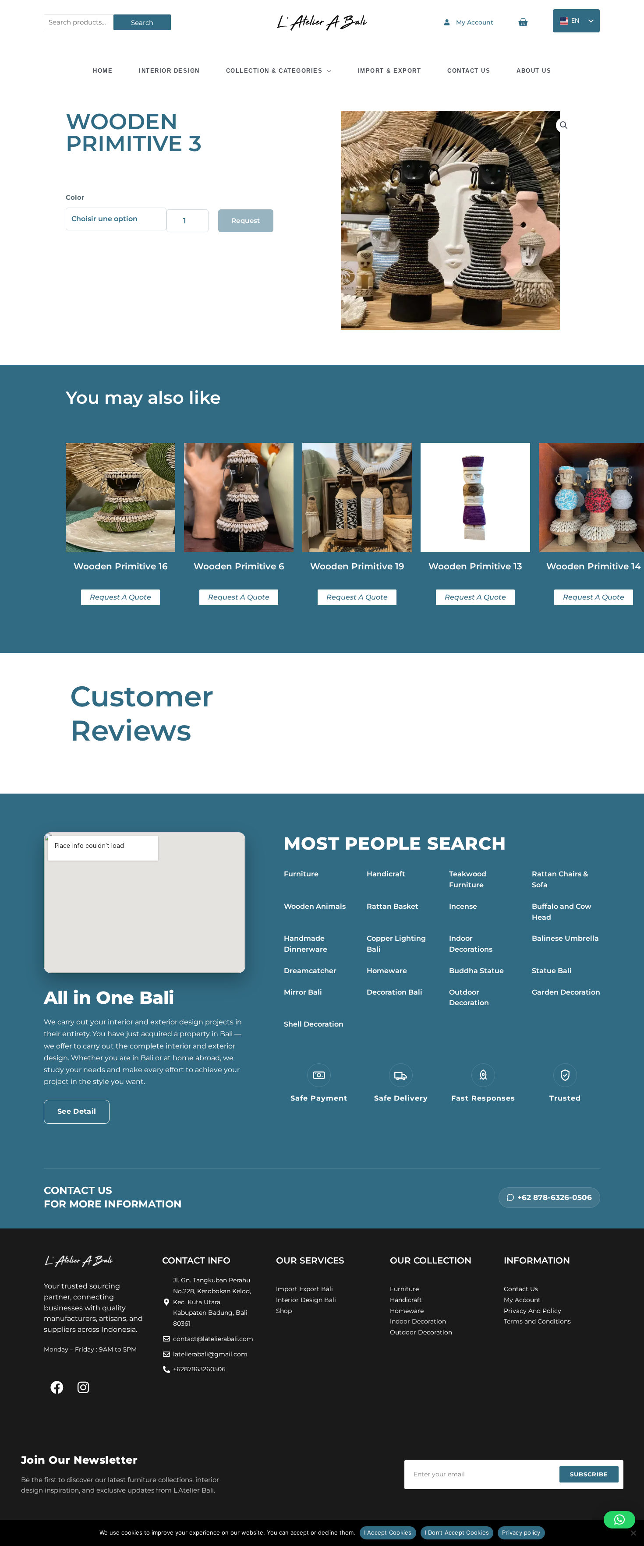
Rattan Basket (392, 906)
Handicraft (386, 874)
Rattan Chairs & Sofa (560, 879)
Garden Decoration (566, 992)
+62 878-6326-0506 (554, 1197)
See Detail (76, 1111)
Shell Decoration (313, 1024)
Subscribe (589, 1474)
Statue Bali (552, 971)
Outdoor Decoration (469, 997)
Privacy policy (521, 1532)
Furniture (301, 874)
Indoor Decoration (418, 1321)
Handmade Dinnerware (305, 943)
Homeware (387, 971)
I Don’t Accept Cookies (457, 1532)
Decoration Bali (394, 992)
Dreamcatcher (310, 971)
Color (75, 197)
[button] (564, 125)
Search (142, 22)
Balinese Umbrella (565, 938)
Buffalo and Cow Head (561, 911)
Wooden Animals (315, 906)
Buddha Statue (476, 971)
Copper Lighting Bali (396, 943)
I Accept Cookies (388, 1532)
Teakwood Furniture (467, 879)
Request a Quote (245, 224)
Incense (463, 906)
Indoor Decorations (470, 943)
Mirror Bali (303, 992)
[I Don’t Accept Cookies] (633, 1532)
